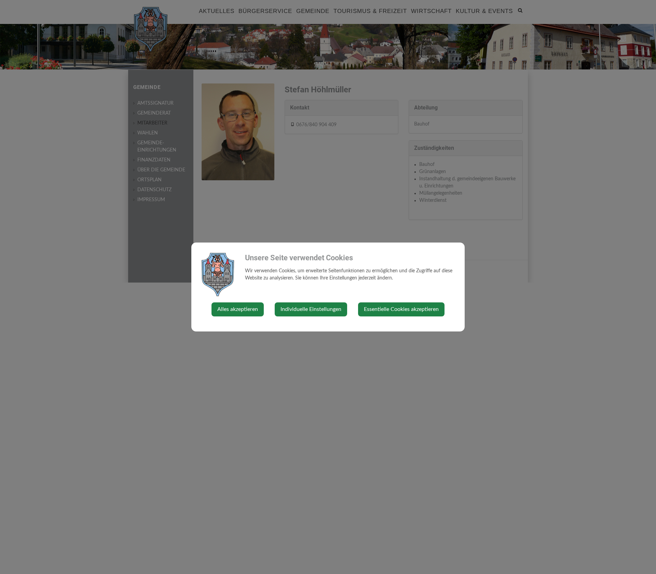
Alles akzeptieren (237, 309)
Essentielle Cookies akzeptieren (401, 309)
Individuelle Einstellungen (311, 309)
